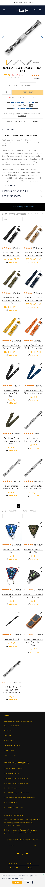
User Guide (8, 736)
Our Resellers (8, 731)
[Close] (43, 875)
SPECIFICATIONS (9, 185)
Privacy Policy (9, 750)
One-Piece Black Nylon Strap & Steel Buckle (11, 393)
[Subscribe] (35, 845)
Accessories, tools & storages (14, 807)
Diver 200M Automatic (11, 773)
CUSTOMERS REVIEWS (12, 196)
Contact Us (22, 116)
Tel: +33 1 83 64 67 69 (11, 726)
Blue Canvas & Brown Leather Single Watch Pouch (33, 642)
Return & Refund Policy (12, 745)
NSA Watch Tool (11, 639)
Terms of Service (10, 755)
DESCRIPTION (8, 129)
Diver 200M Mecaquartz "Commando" (16, 793)
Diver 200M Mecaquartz (12, 788)
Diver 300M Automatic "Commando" (16, 783)
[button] (4, 10)
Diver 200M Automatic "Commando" (16, 778)
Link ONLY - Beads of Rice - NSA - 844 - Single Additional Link (11, 690)
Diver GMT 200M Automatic (13, 768)
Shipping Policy (9, 740)
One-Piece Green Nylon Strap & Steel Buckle (11, 441)
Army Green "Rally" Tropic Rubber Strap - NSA (11, 300)
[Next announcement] (41, 2)
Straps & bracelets (10, 802)
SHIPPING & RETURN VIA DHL (15, 191)
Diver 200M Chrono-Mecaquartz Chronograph (19, 797)
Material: (13, 85)
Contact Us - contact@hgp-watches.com (18, 721)
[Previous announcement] (4, 2)
